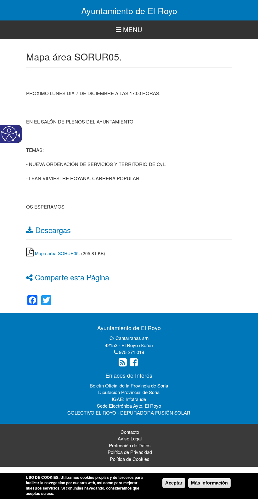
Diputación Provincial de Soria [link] (129, 392)
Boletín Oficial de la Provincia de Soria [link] (129, 385)
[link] (32, 296)
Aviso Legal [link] (130, 438)
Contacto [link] (130, 431)
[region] (129, 29)
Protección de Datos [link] (130, 445)
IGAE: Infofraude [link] (129, 399)
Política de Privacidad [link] (130, 452)
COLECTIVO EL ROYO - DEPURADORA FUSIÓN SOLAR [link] (128, 412)
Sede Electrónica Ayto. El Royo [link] (129, 405)
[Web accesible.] (9, 134)
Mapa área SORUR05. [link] (57, 253)
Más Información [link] (209, 482)
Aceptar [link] (173, 482)
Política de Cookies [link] (129, 459)
